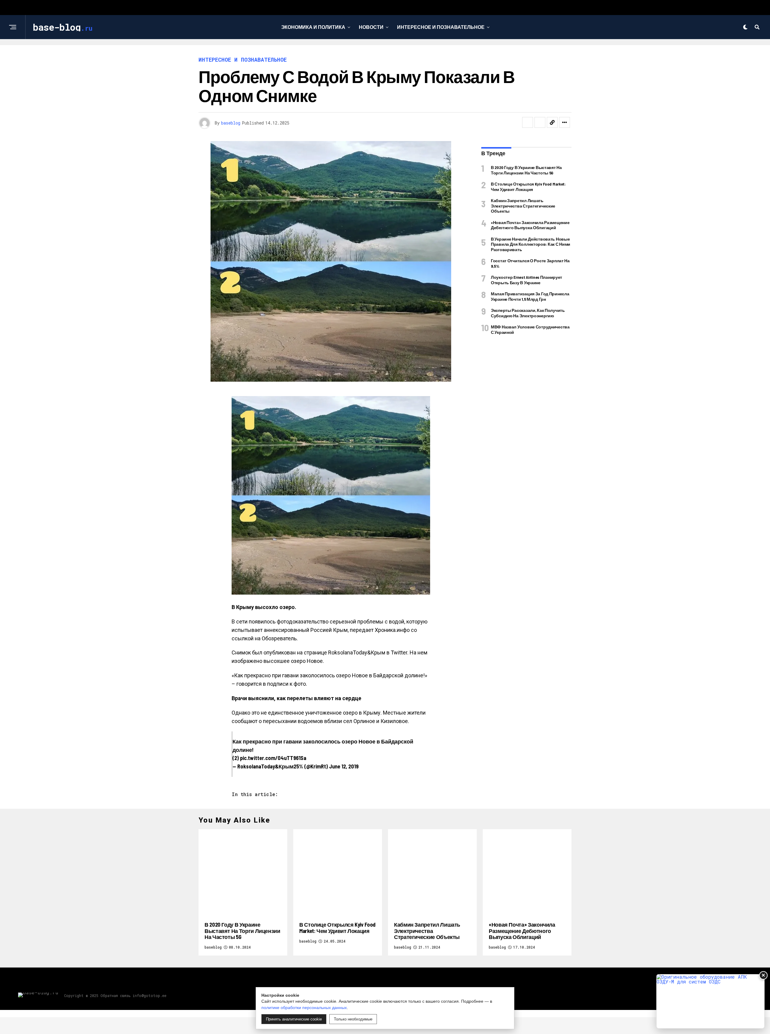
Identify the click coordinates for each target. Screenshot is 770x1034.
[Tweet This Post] (539, 122)
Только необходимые (353, 1019)
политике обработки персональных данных (304, 1007)
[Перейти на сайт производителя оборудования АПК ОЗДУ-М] (710, 1001)
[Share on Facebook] (527, 122)
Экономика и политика (313, 27)
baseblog (230, 123)
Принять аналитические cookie (294, 1019)
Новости (371, 27)
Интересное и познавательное (441, 27)
